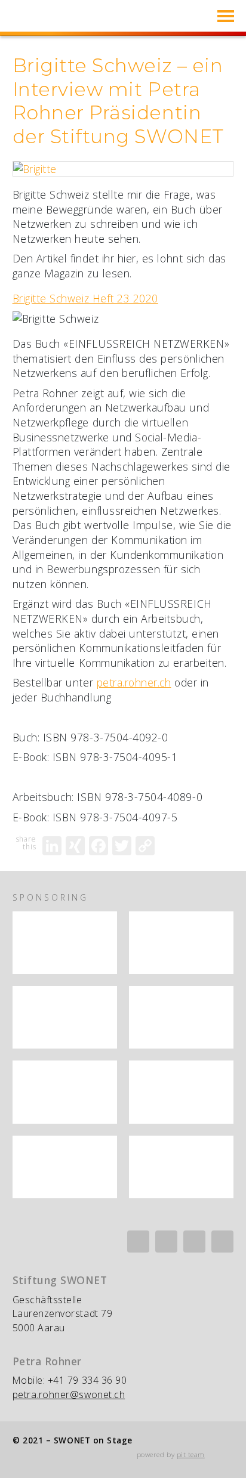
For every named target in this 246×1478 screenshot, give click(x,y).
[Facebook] (98, 845)
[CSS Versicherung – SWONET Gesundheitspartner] (181, 1017)
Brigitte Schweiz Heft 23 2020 (85, 298)
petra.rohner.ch (134, 682)
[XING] (75, 845)
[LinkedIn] (51, 845)
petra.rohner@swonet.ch (69, 1394)
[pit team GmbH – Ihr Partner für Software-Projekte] (65, 1167)
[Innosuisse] (65, 942)
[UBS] (181, 1091)
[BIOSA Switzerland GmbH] (65, 1017)
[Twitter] (121, 845)
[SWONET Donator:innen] (181, 942)
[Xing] (166, 1241)
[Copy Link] (145, 845)
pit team (191, 1454)
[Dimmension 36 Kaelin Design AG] (65, 1091)
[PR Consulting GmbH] (181, 1167)
